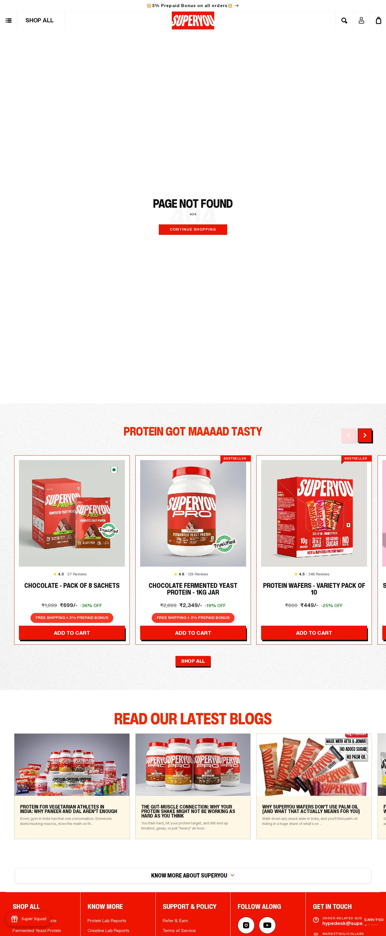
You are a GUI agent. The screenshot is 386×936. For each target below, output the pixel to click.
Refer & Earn (175, 920)
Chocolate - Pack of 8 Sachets (72, 586)
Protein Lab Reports (107, 920)
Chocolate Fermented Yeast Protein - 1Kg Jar (193, 589)
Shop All (193, 660)
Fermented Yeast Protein (37, 930)
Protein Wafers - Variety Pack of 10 (314, 589)
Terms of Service (179, 930)
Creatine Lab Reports (108, 930)
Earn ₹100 (374, 919)
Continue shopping (193, 229)
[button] (8, 20)
